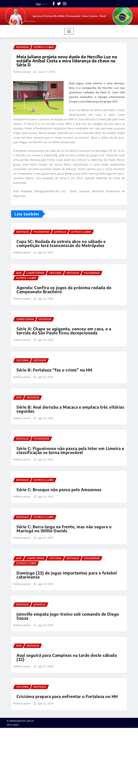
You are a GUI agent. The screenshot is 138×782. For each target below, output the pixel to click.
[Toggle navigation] (69, 31)
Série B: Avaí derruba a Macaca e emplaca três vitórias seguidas (70, 409)
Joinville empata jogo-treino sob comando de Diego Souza (67, 616)
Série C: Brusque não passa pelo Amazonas (58, 489)
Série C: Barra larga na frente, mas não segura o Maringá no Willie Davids (63, 528)
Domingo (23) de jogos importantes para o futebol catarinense (66, 574)
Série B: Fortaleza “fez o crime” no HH (54, 369)
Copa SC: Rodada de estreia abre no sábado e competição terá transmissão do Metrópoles (61, 243)
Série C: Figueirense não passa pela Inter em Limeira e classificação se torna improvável (70, 450)
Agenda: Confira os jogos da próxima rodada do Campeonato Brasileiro (63, 289)
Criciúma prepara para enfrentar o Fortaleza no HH (67, 696)
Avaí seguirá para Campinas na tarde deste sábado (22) (66, 657)
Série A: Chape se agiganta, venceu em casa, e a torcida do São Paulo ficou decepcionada (63, 330)
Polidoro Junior (22, 71)
